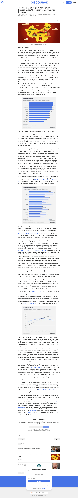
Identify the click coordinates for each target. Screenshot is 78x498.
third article (32, 410)
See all (20, 472)
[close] (50, 464)
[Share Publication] (64, 2)
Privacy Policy (47, 485)
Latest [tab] (22, 443)
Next (56, 439)
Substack (33, 495)
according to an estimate (37, 367)
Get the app (44, 492)
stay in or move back (29, 303)
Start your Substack (36, 492)
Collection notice (48, 489)
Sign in (74, 2)
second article (21, 407)
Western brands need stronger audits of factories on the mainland (31, 458)
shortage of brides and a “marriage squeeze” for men (32, 250)
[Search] (61, 2)
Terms (43, 489)
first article (54, 402)
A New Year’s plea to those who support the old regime (29, 448)
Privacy (39, 489)
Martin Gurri (25, 468)
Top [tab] (19, 443)
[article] (39, 449)
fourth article (29, 412)
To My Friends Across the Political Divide (29, 447)
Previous (22, 439)
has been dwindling (37, 291)
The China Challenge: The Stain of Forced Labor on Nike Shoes (32, 455)
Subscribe (68, 2)
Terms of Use (44, 483)
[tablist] (21, 444)
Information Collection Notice (39, 485)
